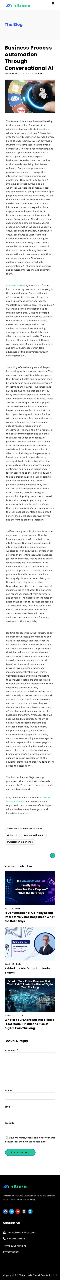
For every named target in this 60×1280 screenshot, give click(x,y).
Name (9, 1090)
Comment (11, 1050)
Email (9, 1106)
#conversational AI (34, 835)
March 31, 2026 (14, 1015)
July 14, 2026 (13, 908)
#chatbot (12, 835)
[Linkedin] (30, 1211)
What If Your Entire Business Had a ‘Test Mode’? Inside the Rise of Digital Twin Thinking (29, 1024)
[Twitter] (11, 1211)
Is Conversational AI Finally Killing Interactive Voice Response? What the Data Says (30, 917)
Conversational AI (15, 285)
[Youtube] (17, 1211)
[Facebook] (5, 1211)
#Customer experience (20, 841)
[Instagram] (24, 1211)
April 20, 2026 (13, 964)
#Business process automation (24, 828)
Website (9, 1123)
